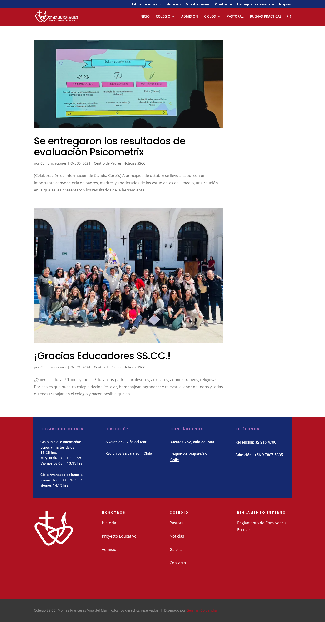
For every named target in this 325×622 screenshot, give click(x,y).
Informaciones (145, 5)
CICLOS (210, 17)
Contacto (223, 5)
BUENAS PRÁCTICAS (265, 17)
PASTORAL (235, 17)
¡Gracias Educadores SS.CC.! (102, 356)
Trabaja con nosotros (255, 5)
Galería (176, 549)
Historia (109, 522)
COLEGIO (163, 17)
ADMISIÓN (189, 17)
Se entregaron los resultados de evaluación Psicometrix (109, 146)
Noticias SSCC (134, 163)
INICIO (144, 17)
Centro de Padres (108, 163)
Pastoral (177, 522)
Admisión (110, 549)
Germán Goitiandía (202, 610)
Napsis (285, 5)
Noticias (174, 5)
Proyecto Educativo (119, 536)
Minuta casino (198, 5)
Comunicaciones (53, 163)
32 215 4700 (265, 442)
